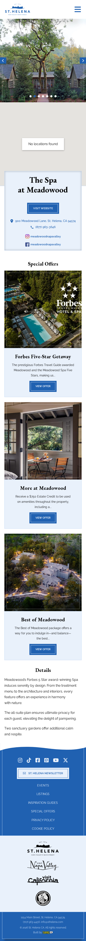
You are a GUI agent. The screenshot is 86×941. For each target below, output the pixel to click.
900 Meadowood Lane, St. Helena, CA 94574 (45, 221)
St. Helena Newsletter (45, 773)
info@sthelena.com (52, 922)
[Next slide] (83, 60)
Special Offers (43, 811)
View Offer (43, 386)
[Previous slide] (3, 60)
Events (43, 785)
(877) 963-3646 (45, 227)
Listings (43, 794)
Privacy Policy (43, 820)
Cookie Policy (43, 828)
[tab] (30, 96)
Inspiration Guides (43, 802)
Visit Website (43, 208)
